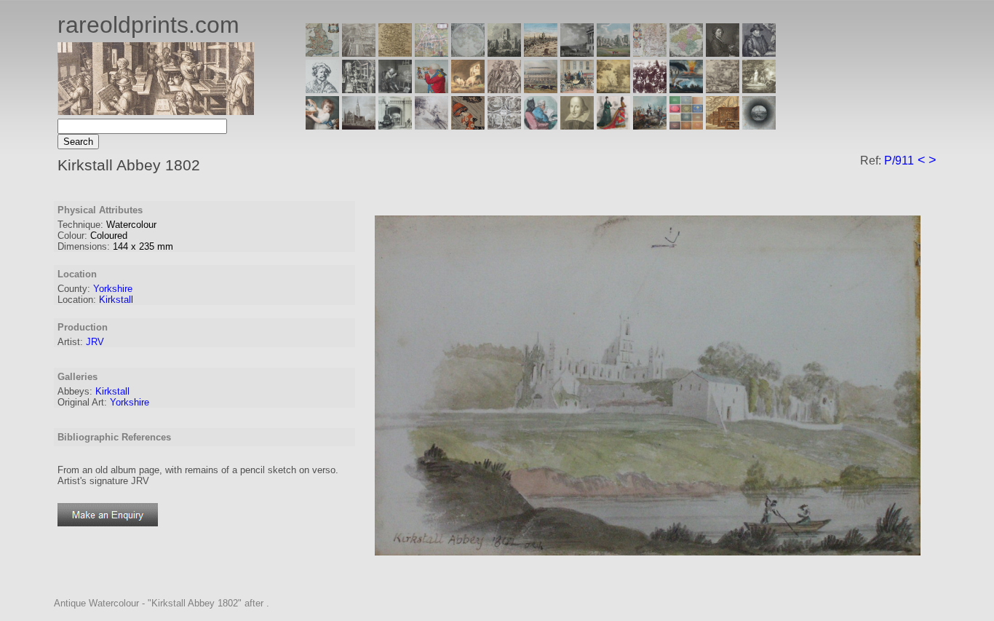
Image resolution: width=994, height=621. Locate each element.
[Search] (759, 125)
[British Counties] (322, 53)
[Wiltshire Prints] (613, 53)
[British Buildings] (504, 53)
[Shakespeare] (577, 125)
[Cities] (540, 53)
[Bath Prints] (577, 53)
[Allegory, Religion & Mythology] (504, 125)
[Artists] (722, 53)
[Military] (650, 125)
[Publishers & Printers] (358, 89)
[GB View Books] (686, 125)
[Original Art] (613, 89)
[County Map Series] (395, 53)
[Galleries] (686, 89)
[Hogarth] (395, 89)
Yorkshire (112, 288)
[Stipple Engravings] (322, 125)
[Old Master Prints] (722, 89)
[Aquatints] (358, 125)
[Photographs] (650, 89)
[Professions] (540, 125)
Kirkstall (116, 299)
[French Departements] (686, 53)
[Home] (155, 111)
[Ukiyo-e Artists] (468, 125)
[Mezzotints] (759, 89)
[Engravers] (322, 89)
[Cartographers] (759, 53)
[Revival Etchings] (431, 125)
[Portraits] (504, 89)
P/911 (899, 160)
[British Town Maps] (431, 53)
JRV (95, 341)
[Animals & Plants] (468, 89)
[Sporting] (540, 89)
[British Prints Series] (358, 53)
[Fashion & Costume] (613, 125)
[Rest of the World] (468, 53)
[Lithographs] (395, 125)
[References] (722, 125)
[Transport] (577, 89)
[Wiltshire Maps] (650, 53)
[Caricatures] (431, 89)
